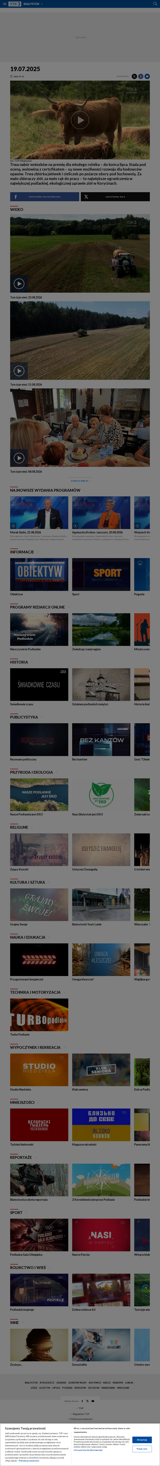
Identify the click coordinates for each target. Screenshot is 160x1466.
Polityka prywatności (29, 1460)
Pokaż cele (142, 1449)
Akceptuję (142, 1440)
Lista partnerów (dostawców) (88, 1450)
